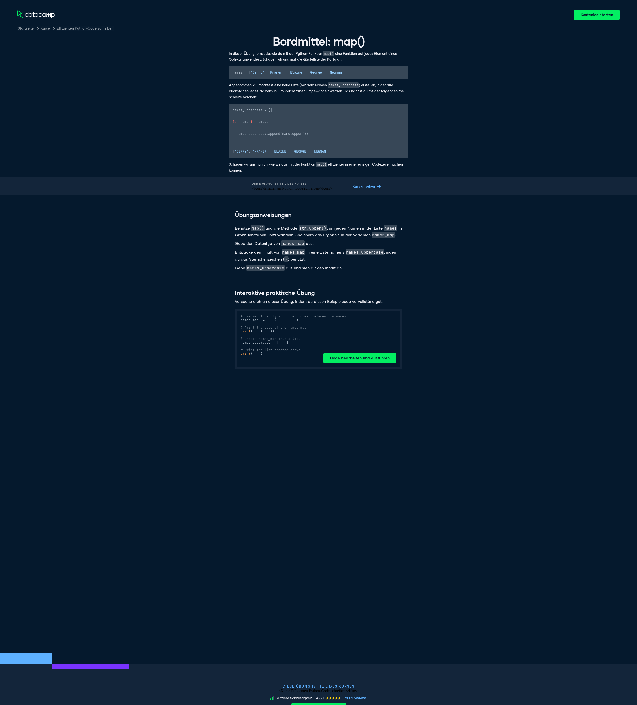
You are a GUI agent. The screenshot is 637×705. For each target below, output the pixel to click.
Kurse (45, 28)
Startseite (26, 28)
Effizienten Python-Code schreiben (85, 28)
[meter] (328, 698)
